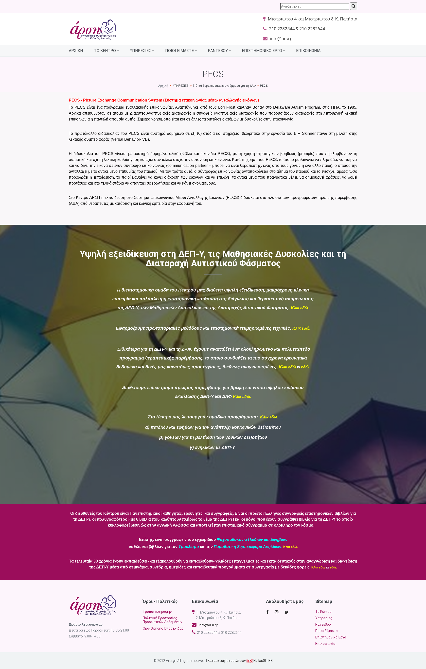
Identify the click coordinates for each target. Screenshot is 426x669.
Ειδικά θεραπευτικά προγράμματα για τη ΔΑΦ (224, 85)
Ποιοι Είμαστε (326, 631)
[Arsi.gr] (93, 29)
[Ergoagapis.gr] (93, 605)
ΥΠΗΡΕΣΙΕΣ (140, 50)
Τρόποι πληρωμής (157, 612)
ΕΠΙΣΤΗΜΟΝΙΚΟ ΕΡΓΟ (262, 50)
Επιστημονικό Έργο (330, 637)
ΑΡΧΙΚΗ (76, 50)
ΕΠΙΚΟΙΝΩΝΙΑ (308, 50)
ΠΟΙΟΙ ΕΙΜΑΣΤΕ (179, 50)
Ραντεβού (323, 624)
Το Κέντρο (323, 612)
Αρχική (163, 85)
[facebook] (268, 612)
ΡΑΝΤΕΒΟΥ (218, 50)
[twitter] (287, 612)
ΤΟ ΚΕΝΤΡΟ (105, 50)
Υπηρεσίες (323, 618)
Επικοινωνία (325, 644)
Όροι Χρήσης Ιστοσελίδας (163, 628)
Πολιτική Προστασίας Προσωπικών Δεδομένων (162, 620)
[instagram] (278, 612)
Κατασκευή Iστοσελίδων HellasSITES (240, 661)
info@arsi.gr (207, 625)
